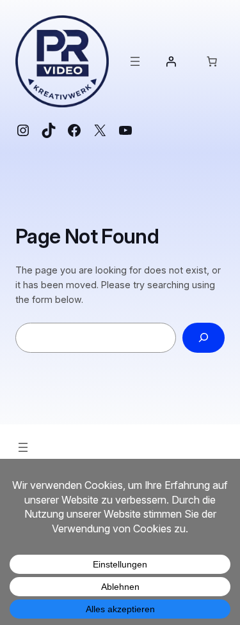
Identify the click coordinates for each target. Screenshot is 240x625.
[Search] (203, 338)
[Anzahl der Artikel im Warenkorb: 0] (212, 61)
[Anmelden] (171, 61)
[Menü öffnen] (135, 61)
